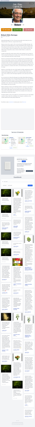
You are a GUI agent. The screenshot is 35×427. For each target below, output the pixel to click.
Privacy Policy (15, 423)
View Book (19, 161)
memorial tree (11, 101)
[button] (5, 139)
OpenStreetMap (18, 424)
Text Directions (11, 147)
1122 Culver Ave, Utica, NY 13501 (29, 144)
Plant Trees (15, 147)
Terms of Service (20, 423)
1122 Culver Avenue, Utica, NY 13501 (13, 145)
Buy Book (23, 161)
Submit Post (30, 185)
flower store (24, 101)
